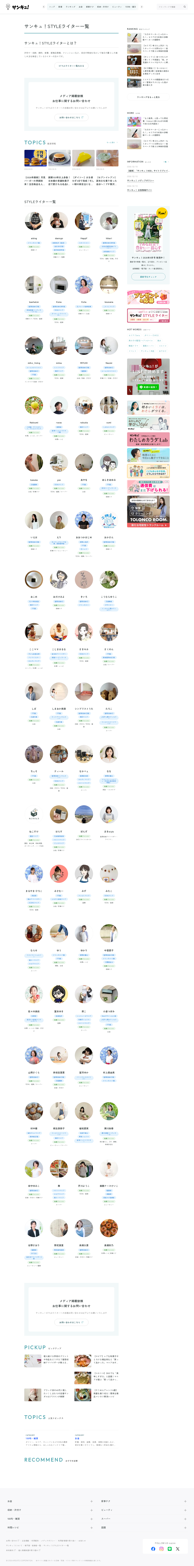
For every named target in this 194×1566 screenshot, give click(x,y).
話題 (103, 1527)
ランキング (70, 6)
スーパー (105, 1518)
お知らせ (82, 1540)
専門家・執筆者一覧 (33, 1545)
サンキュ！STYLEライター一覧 (56, 1545)
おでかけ (163, 351)
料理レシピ (13, 1527)
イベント (132, 351)
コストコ (163, 345)
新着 (60, 6)
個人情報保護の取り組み (28, 1550)
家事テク (90, 6)
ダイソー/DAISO (151, 335)
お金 (81, 6)
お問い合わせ (11, 1540)
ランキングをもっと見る (148, 97)
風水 (159, 340)
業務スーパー (148, 345)
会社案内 (9, 1550)
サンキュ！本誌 (147, 351)
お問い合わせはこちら (69, 117)
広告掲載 (25, 1540)
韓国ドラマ (133, 345)
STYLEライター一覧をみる (71, 65)
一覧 (165, 162)
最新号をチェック (148, 276)
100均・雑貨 (130, 6)
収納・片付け (103, 6)
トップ (52, 6)
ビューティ (117, 6)
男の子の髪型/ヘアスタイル (141, 340)
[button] (43, 6)
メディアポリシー (48, 1540)
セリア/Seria (134, 335)
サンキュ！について (14, 1545)
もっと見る (111, 142)
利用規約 (35, 1540)
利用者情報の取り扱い (67, 1540)
